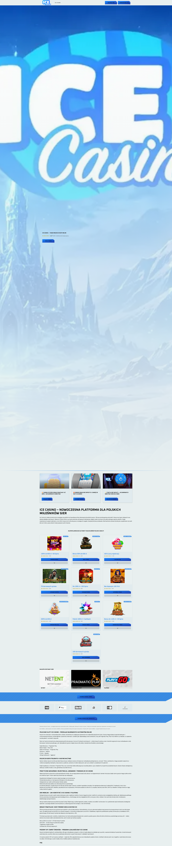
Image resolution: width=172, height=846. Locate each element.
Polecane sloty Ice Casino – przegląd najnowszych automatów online (54, 726)
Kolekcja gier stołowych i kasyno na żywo (77, 726)
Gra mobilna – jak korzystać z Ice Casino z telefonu (50, 728)
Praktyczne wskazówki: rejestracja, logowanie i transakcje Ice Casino (101, 726)
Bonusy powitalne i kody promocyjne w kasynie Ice (71, 728)
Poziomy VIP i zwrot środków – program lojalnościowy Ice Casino (96, 728)
